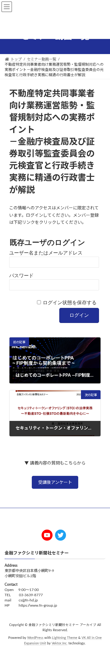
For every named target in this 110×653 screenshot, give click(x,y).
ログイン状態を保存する (70, 302)
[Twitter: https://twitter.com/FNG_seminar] (60, 535)
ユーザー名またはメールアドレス (45, 252)
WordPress (35, 638)
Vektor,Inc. (60, 643)
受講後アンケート (55, 482)
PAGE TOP (101, 627)
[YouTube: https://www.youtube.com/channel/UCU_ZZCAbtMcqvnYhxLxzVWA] (47, 535)
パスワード (21, 275)
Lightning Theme (64, 638)
